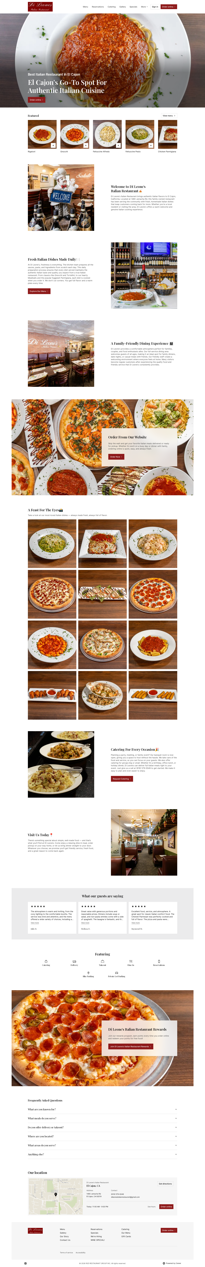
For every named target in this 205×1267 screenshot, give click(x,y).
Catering (112, 7)
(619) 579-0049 (117, 1194)
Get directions (165, 1184)
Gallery (122, 7)
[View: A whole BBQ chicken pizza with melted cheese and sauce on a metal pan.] (52, 594)
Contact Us (65, 1240)
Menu (85, 7)
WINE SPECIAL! (98, 1240)
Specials (133, 7)
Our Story (64, 1236)
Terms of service (66, 1253)
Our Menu (125, 1233)
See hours (151, 1207)
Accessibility (80, 1253)
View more (35, 923)
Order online (166, 1206)
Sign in (155, 7)
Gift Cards (126, 1236)
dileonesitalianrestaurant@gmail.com (125, 1197)
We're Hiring (96, 1236)
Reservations (98, 7)
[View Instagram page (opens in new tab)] (25, 1263)
